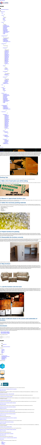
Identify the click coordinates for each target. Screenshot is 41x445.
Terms (2, 441)
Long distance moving (6, 25)
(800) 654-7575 (3, 11)
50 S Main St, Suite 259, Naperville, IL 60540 (6, 426)
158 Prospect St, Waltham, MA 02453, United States (6, 433)
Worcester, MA (7, 59)
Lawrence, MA (7, 63)
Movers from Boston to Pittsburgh (5, 332)
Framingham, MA (7, 119)
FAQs (4, 19)
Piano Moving (3, 359)
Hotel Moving (5, 39)
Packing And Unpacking (6, 26)
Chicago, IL (6, 68)
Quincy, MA (6, 53)
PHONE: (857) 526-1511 (3, 419)
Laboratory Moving (5, 107)
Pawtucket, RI (6, 81)
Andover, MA (6, 122)
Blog (3, 18)
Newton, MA (6, 116)
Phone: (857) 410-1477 (3, 390)
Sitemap (3, 443)
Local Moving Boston (4, 355)
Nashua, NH (6, 74)
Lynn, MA (6, 127)
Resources (3, 352)
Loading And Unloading (6, 31)
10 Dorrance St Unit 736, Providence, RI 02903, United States (8, 402)
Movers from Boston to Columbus (5, 333)
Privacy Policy (4, 442)
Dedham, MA (6, 58)
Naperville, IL (6, 69)
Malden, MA (6, 124)
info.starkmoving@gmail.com (4, 9)
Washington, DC (5, 82)
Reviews (4, 88)
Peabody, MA (6, 55)
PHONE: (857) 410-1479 (3, 408)
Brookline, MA (7, 54)
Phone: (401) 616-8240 (3, 404)
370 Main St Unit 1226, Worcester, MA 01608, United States (7, 413)
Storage (4, 33)
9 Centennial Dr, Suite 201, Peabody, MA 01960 (6, 396)
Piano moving (5, 28)
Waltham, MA (6, 50)
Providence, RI (7, 79)
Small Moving (3, 358)
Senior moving (5, 96)
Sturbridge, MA (7, 121)
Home (2, 84)
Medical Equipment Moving (6, 41)
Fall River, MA (7, 61)
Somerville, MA (7, 56)
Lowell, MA (6, 62)
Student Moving (5, 27)
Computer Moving (5, 40)
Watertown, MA (7, 52)
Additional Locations (6, 83)
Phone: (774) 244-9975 (3, 423)
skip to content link (2, 0)
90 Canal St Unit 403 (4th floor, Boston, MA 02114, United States (8, 417)
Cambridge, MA (7, 51)
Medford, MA (6, 60)
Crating (4, 101)
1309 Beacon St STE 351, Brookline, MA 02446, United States (8, 429)
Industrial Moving (5, 38)
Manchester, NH (7, 136)
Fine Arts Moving (5, 29)
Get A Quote (1, 147)
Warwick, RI (6, 80)
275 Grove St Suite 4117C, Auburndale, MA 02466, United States (8, 437)
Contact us (4, 90)
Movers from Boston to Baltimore (5, 331)
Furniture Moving (5, 30)
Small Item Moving (5, 32)
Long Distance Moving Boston (5, 356)
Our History (3, 349)
